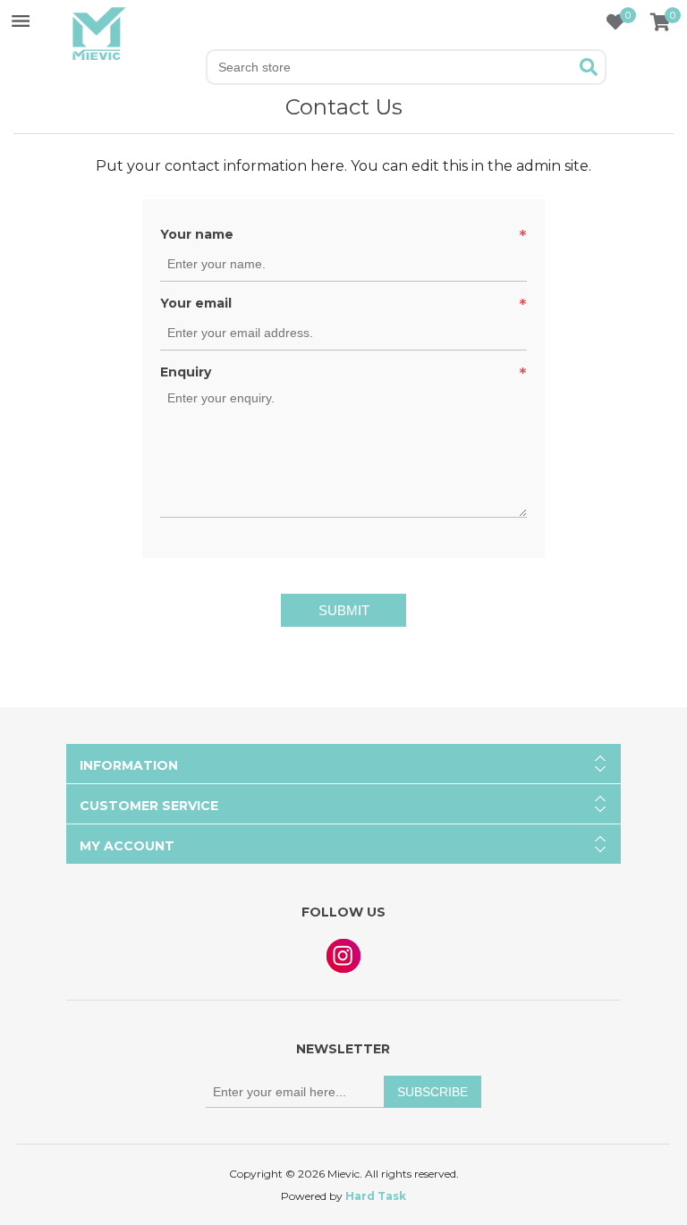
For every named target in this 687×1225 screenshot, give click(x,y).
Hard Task (375, 1196)
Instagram (343, 956)
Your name (196, 234)
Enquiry (185, 372)
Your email (196, 303)
